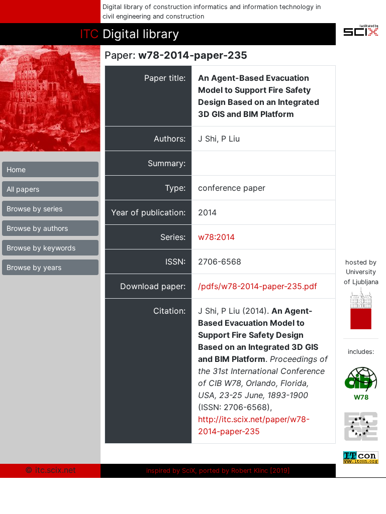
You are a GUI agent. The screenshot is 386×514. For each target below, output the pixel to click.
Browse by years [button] (34, 267)
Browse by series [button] (34, 208)
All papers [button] (23, 189)
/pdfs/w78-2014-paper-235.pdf (257, 286)
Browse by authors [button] (37, 228)
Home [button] (16, 169)
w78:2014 (216, 237)
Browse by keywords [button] (41, 247)
